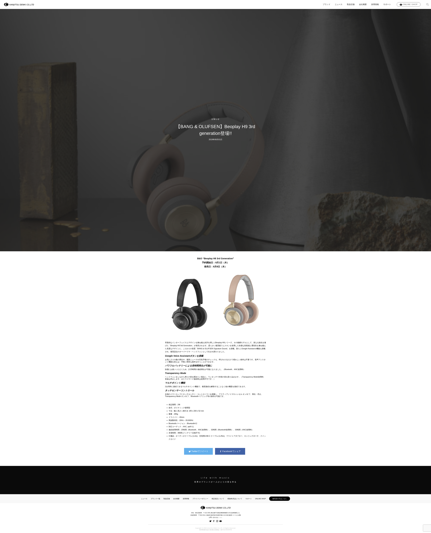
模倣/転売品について (235, 499)
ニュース (338, 4)
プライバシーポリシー (200, 499)
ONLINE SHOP (260, 499)
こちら (220, 517)
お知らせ (215, 119)
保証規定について (218, 499)
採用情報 (375, 4)
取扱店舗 (351, 4)
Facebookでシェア (231, 451)
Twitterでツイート (199, 451)
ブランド (326, 4)
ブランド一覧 (155, 499)
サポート (387, 4)
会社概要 (363, 4)
